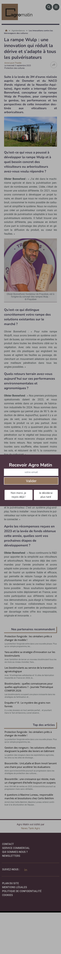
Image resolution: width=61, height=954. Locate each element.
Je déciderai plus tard (46, 495)
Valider (31, 481)
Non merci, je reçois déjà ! (18, 495)
